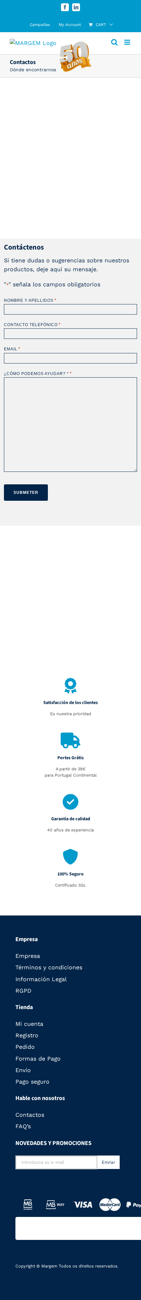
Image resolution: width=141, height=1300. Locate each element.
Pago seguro (32, 1081)
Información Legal (41, 979)
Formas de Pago (38, 1058)
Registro (26, 1035)
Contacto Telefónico (32, 324)
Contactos (29, 1115)
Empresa (27, 956)
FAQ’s (23, 1126)
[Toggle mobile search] (114, 42)
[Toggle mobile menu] (127, 42)
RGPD (23, 990)
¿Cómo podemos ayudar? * (38, 373)
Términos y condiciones (48, 967)
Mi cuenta (29, 1024)
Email (12, 348)
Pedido (25, 1047)
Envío (23, 1070)
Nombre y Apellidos (30, 300)
